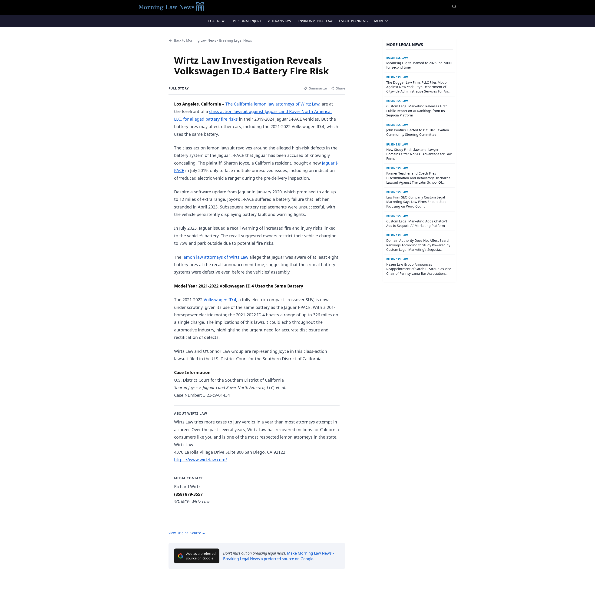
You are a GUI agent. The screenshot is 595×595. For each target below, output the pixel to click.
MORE (379, 21)
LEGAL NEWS (216, 21)
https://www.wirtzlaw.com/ (200, 459)
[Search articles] (454, 6)
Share (340, 88)
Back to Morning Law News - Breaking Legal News (213, 40)
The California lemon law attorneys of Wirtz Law (272, 104)
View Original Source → (187, 533)
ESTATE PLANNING (353, 21)
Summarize (318, 88)
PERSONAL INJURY (247, 21)
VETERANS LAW (279, 21)
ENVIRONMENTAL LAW (315, 21)
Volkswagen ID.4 (220, 299)
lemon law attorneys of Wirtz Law (215, 257)
